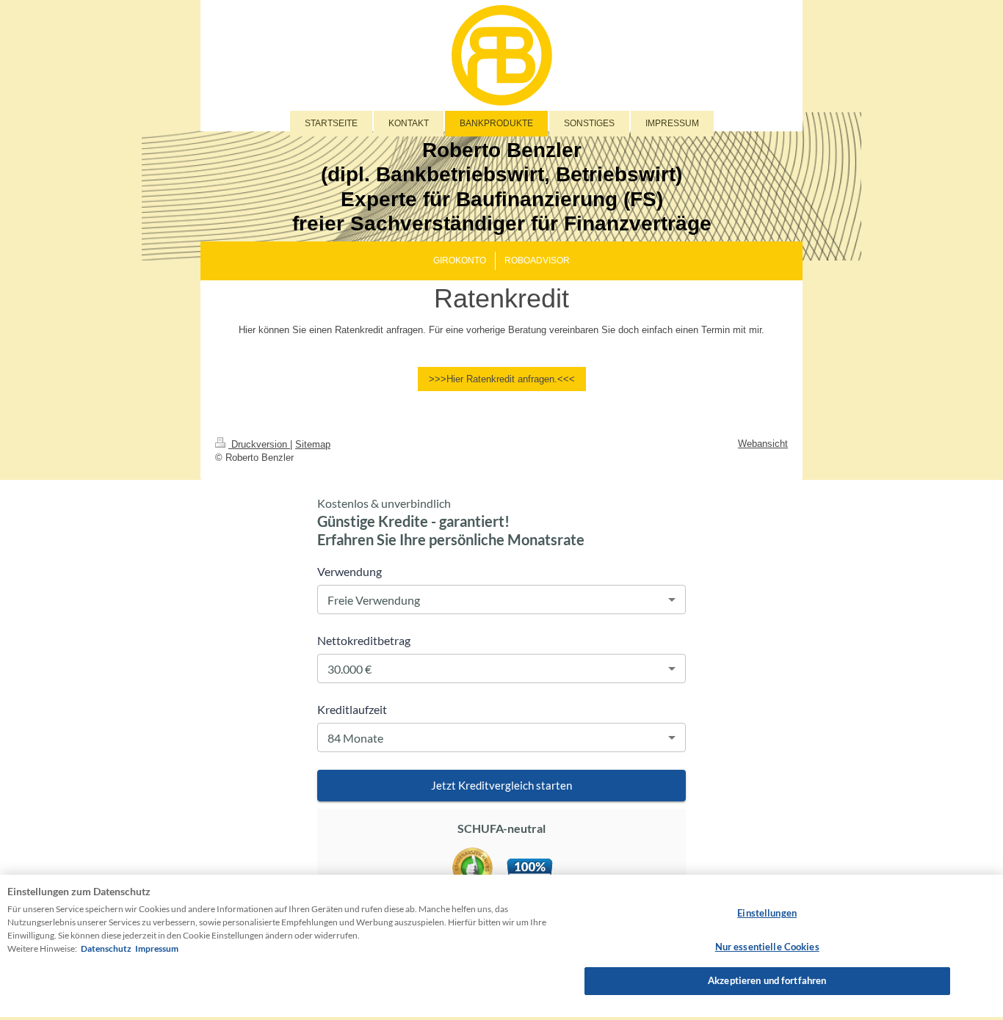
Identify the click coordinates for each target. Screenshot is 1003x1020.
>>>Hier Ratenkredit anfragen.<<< (502, 379)
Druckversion (259, 444)
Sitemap (312, 444)
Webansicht (763, 443)
